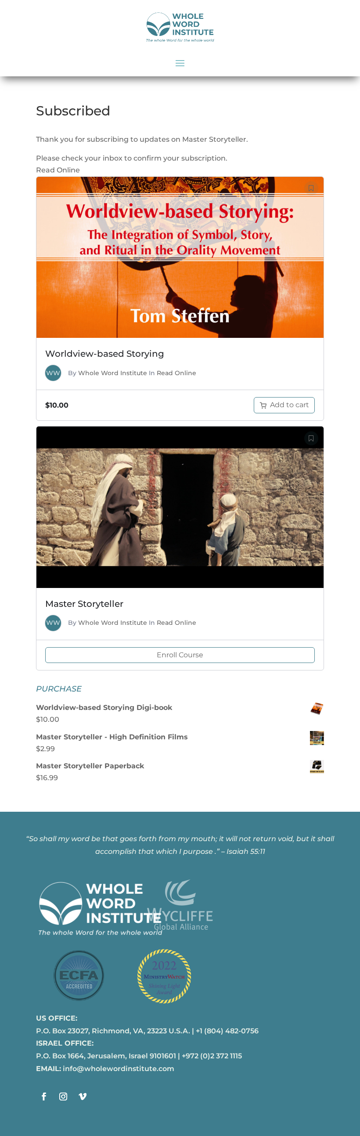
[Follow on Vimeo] (82, 1096)
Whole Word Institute (112, 373)
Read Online (176, 373)
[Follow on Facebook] (44, 1096)
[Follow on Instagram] (63, 1096)
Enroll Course (180, 655)
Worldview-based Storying (104, 353)
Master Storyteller (84, 603)
